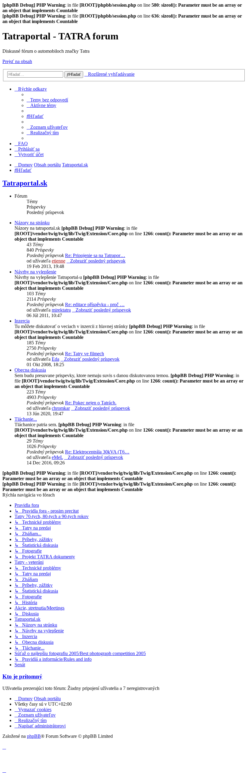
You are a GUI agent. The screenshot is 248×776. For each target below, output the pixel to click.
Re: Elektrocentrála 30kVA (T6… (97, 451)
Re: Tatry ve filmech (84, 353)
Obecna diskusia (30, 370)
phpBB (34, 736)
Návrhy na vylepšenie (35, 271)
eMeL (57, 457)
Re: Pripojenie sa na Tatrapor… (95, 255)
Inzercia (22, 320)
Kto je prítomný (22, 676)
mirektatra (61, 310)
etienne (58, 260)
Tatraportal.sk (24, 183)
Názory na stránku (32, 222)
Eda (55, 359)
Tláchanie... (26, 419)
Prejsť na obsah (17, 61)
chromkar (61, 408)
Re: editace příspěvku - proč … (95, 304)
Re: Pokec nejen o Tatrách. (90, 402)
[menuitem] (47, 99)
